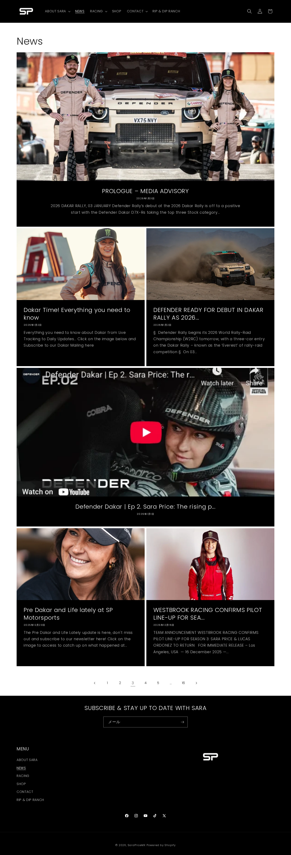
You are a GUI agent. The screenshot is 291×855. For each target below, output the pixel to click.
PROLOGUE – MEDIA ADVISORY (145, 191)
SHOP (21, 784)
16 (183, 683)
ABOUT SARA (27, 760)
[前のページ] (95, 683)
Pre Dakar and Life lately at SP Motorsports (68, 613)
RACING (23, 776)
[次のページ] (196, 683)
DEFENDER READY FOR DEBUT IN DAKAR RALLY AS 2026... (208, 314)
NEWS (21, 767)
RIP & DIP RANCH (30, 800)
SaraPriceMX (137, 845)
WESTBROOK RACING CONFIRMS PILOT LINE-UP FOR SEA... (207, 613)
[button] (57, 11)
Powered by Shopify (161, 845)
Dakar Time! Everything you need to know (77, 314)
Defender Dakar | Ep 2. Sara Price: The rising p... (145, 507)
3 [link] (133, 683)
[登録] (182, 722)
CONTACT (25, 792)
